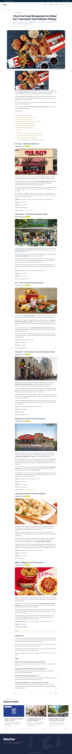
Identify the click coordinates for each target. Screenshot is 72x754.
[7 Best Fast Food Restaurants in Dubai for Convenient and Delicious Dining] (36, 80)
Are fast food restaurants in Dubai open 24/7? (27, 137)
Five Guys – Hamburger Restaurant (24, 115)
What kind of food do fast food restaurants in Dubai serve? (29, 135)
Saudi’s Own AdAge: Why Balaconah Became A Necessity (14, 719)
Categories (51, 4)
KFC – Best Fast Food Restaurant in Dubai (25, 119)
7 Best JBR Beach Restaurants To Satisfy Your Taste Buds (35, 719)
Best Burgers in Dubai (27, 210)
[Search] (67, 4)
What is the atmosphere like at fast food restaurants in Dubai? (30, 139)
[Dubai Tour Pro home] (5, 4)
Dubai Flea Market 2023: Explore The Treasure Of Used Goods (57, 719)
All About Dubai (9, 9)
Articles (57, 4)
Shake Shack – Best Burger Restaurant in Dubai (26, 117)
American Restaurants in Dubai (29, 489)
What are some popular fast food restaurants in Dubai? (29, 133)
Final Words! (19, 129)
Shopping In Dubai (46, 747)
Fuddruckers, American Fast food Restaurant (25, 123)
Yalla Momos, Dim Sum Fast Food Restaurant (25, 125)
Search (30, 745)
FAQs (17, 131)
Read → (21, 728)
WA (56, 693)
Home (45, 4)
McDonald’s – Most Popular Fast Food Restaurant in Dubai (28, 121)
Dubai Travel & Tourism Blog (48, 745)
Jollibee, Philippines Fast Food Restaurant (25, 127)
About (62, 4)
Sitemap (58, 745)
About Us (58, 740)
